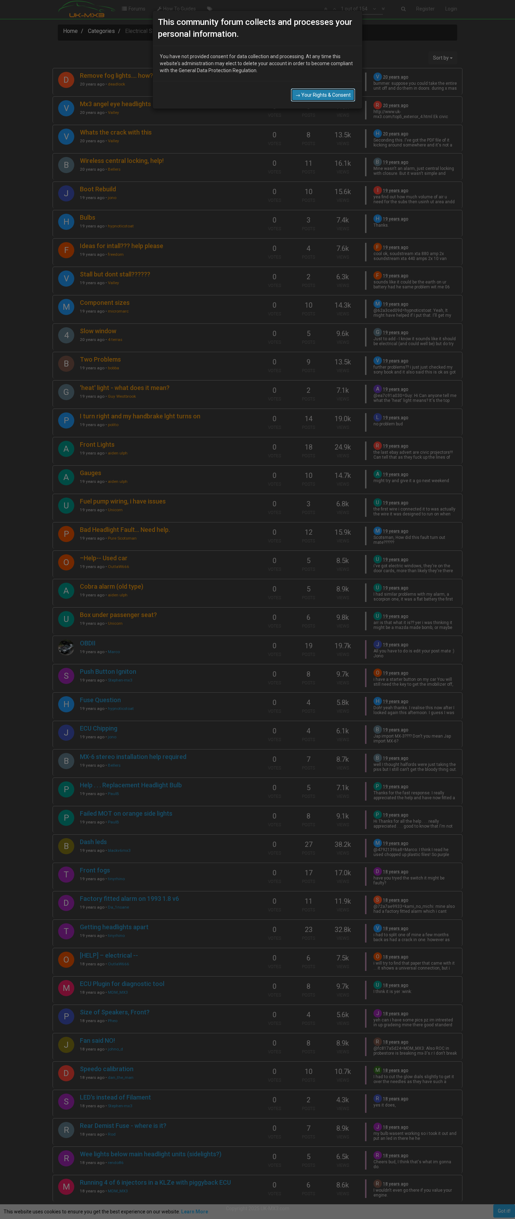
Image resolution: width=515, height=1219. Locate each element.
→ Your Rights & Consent (323, 95)
